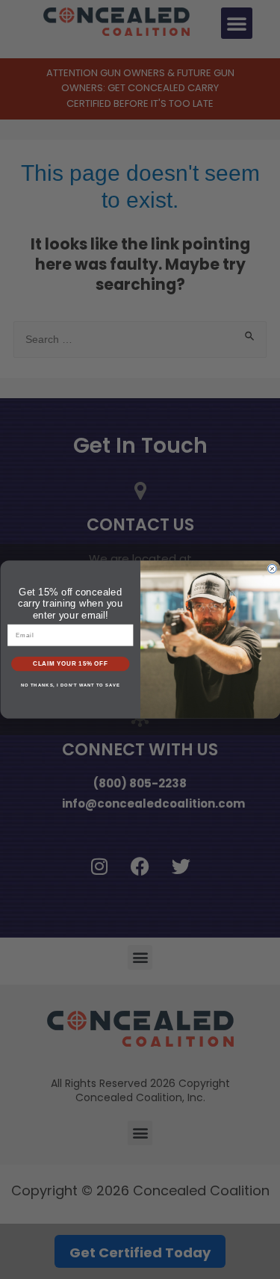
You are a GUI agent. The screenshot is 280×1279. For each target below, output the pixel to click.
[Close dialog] (272, 569)
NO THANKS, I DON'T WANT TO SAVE (70, 685)
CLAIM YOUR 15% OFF (70, 664)
